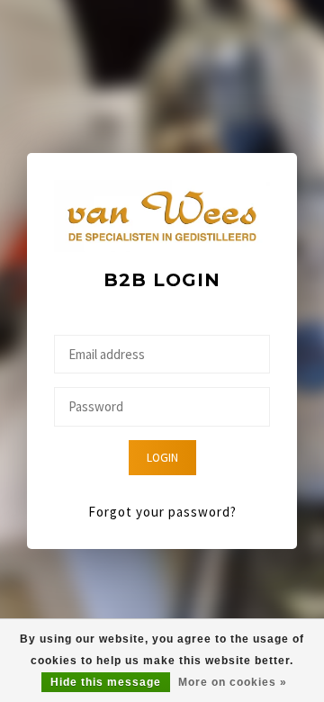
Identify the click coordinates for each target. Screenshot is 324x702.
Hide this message (105, 682)
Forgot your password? (162, 511)
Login (162, 457)
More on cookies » (232, 682)
